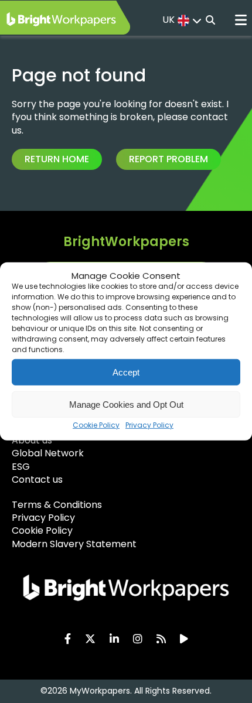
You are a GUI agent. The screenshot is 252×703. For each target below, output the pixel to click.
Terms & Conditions (57, 504)
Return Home (57, 159)
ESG (21, 466)
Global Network (48, 453)
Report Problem (168, 159)
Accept (126, 372)
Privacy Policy (149, 425)
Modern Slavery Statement (74, 544)
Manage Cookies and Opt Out (126, 404)
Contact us (37, 479)
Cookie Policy (96, 425)
